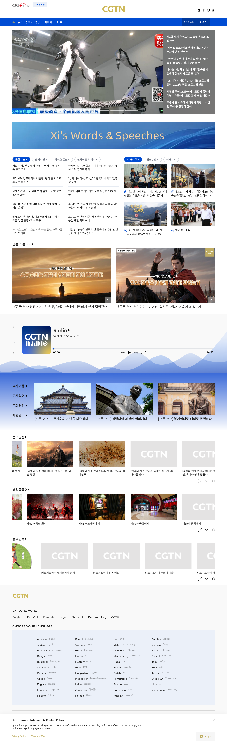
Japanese (85, 690)
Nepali (121, 661)
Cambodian (46, 667)
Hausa (82, 656)
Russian (123, 695)
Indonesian (90, 678)
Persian (122, 667)
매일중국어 (19, 489)
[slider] (53, 348)
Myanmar (127, 656)
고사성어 (18, 395)
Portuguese (126, 678)
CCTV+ (116, 617)
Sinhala (160, 644)
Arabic (45, 644)
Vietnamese (165, 690)
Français (48, 617)
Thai (157, 667)
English (17, 617)
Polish (121, 673)
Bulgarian (48, 661)
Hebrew (83, 661)
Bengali (44, 656)
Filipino (46, 695)
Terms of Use (38, 736)
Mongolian (125, 650)
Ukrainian (164, 678)
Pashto (121, 684)
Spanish (161, 650)
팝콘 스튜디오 (21, 244)
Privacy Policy (19, 736)
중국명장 (18, 437)
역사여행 (18, 385)
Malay (125, 644)
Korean (84, 695)
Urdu (157, 684)
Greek (84, 650)
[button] (44, 110)
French (84, 639)
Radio (191, 22)
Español (32, 617)
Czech (44, 678)
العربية (63, 617)
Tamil (158, 661)
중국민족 (18, 538)
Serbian (161, 639)
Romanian (124, 690)
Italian (83, 684)
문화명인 (18, 405)
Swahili (161, 656)
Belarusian (49, 650)
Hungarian (86, 673)
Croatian (47, 673)
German (84, 644)
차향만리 (18, 415)
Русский (77, 617)
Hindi (81, 667)
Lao (119, 639)
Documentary (97, 617)
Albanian (46, 639)
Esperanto (48, 690)
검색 (204, 22)
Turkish (160, 673)
